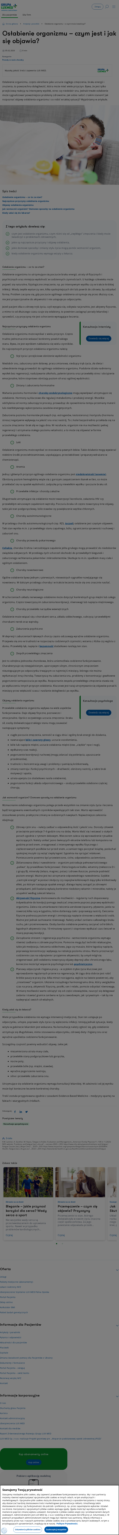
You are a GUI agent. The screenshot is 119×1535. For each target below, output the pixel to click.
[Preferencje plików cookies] (4, 1531)
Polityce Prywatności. (67, 1523)
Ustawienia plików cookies (27, 1529)
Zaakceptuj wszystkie (56, 1529)
